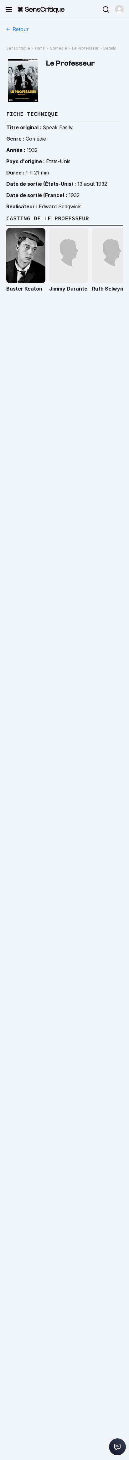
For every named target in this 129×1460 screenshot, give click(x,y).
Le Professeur (85, 48)
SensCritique (18, 48)
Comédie (58, 48)
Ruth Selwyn (107, 289)
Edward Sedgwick (60, 206)
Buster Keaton (24, 289)
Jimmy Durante (68, 289)
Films (40, 48)
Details (109, 48)
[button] (119, 9)
